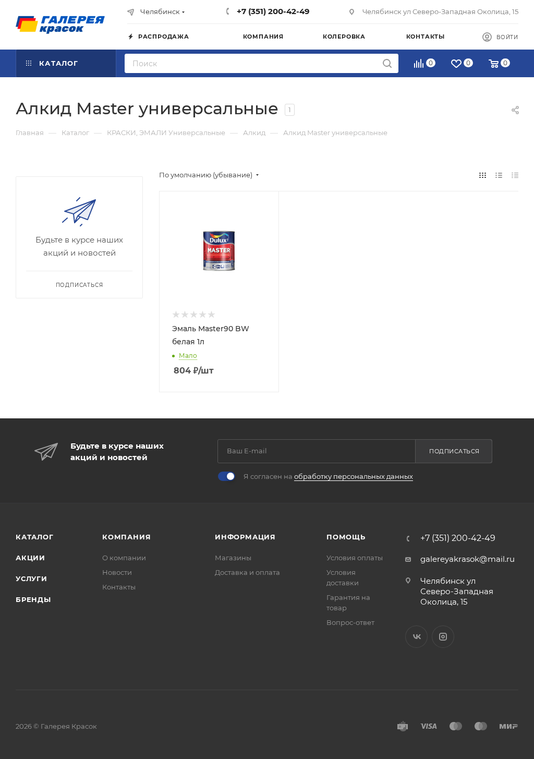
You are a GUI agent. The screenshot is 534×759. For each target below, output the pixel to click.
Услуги (31, 578)
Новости (117, 572)
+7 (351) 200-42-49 (272, 11)
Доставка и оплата (247, 572)
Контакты (119, 587)
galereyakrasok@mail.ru (467, 559)
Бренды (33, 599)
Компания (126, 537)
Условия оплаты (354, 557)
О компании (124, 557)
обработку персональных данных (353, 476)
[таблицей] (515, 175)
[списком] (499, 175)
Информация (245, 537)
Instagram (443, 636)
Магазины (233, 557)
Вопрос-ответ (350, 622)
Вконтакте (416, 636)
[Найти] (387, 63)
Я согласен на (328, 476)
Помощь (346, 537)
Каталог (35, 537)
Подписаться (454, 451)
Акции (30, 557)
